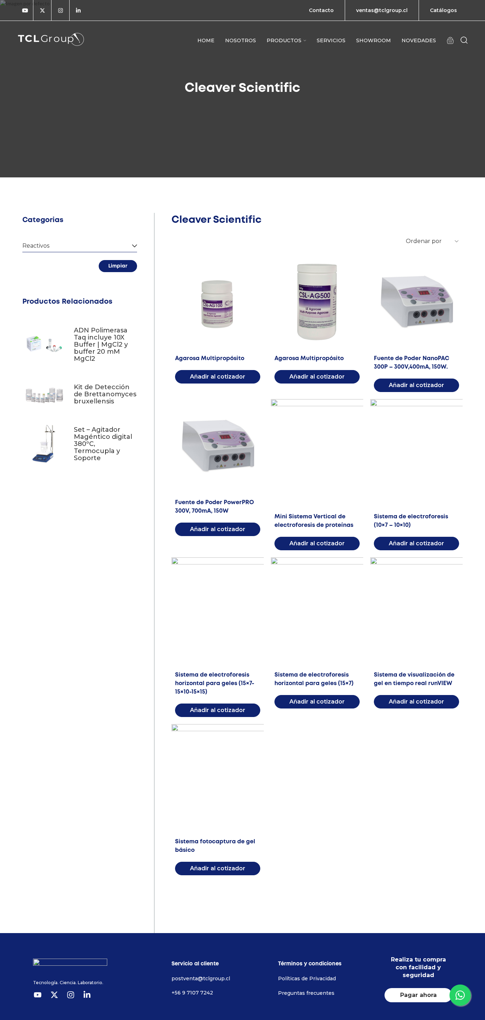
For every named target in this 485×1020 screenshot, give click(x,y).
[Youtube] (25, 10)
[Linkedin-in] (78, 10)
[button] (450, 40)
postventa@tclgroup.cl (200, 978)
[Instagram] (60, 10)
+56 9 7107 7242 (192, 992)
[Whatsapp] (460, 995)
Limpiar (117, 266)
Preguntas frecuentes (306, 993)
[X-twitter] (42, 10)
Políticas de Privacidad (307, 978)
